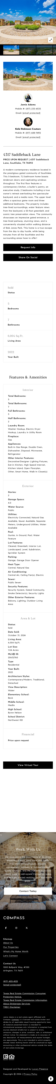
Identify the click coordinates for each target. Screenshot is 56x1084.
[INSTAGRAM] (16, 928)
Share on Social (28, 257)
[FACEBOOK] (5, 928)
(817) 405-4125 (10, 981)
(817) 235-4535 (33, 108)
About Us (8, 943)
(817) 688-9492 (33, 133)
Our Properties (11, 947)
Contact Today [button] (28, 891)
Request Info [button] (28, 247)
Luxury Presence (40, 1069)
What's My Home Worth (15, 951)
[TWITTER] (26, 928)
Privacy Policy (30, 1074)
